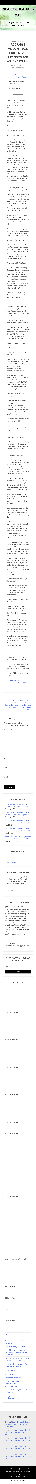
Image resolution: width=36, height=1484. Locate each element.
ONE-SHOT (9, 1334)
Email (6, 767)
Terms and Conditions (13, 1378)
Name (6, 758)
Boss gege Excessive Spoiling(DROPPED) (12, 1397)
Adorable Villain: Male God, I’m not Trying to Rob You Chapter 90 (18, 1440)
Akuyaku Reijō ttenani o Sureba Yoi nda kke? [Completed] (17, 1359)
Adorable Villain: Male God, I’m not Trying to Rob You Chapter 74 (18, 1456)
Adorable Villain (11, 1386)
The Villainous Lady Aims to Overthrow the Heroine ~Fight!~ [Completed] (16, 1352)
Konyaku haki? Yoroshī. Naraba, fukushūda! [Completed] (16, 1365)
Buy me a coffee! (11, 863)
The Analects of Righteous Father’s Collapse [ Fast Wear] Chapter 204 (18, 829)
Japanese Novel (10, 1338)
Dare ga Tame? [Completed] (15, 1346)
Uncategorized (19, 41)
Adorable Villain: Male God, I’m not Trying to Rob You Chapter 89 (18, 1448)
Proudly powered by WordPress (17, 1471)
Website (6, 777)
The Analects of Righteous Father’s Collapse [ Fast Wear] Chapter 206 (18, 813)
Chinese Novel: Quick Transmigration (12, 1382)
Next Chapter (22, 77)
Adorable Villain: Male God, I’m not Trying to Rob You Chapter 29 (11, 705)
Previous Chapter (15, 75)
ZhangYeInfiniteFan (17, 68)
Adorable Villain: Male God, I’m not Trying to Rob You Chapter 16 (18, 1432)
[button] (33, 2)
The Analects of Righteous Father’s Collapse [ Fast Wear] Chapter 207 (18, 805)
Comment (8, 730)
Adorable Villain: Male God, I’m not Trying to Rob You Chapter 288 (18, 838)
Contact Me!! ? (10, 1374)
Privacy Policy (10, 1370)
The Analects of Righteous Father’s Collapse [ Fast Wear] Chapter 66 (17, 1424)
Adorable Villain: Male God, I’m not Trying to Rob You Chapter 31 (25, 705)
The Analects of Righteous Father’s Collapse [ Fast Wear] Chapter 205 (18, 821)
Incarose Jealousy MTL (21, 1469)
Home (7, 1331)
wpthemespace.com (18, 1476)
